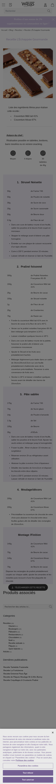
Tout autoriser (28, 780)
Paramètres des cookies (28, 766)
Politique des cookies (25, 760)
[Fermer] (53, 733)
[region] (28, 756)
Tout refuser (28, 773)
